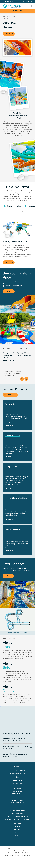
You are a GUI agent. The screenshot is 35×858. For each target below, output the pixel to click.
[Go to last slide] (22, 379)
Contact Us (28, 1)
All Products (17, 780)
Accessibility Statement (22, 851)
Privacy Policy (24, 849)
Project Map (17, 784)
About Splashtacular (17, 770)
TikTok (17, 836)
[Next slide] (26, 379)
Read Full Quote (9, 360)
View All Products (10, 395)
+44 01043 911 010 (22, 816)
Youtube (17, 842)
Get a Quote (17, 11)
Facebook (17, 827)
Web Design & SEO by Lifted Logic (18, 852)
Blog (17, 777)
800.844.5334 (9, 1)
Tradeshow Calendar (17, 773)
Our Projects (8, 262)
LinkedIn (17, 833)
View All (8, 425)
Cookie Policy (10, 851)
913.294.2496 (19, 813)
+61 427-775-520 (24, 819)
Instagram (17, 830)
